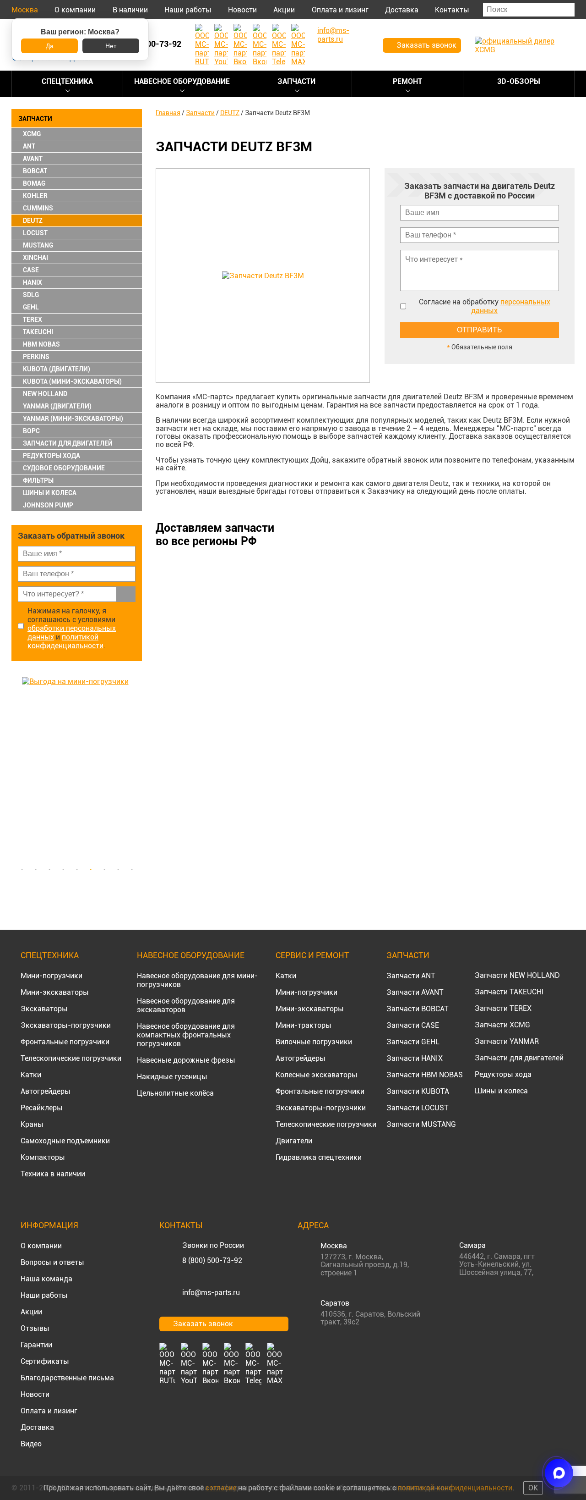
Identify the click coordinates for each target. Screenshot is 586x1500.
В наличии (130, 10)
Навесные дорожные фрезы (186, 1060)
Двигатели (294, 1140)
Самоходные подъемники (65, 1140)
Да (50, 46)
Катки (31, 1074)
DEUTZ (33, 220)
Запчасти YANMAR (507, 1041)
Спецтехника (67, 81)
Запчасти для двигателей (519, 1057)
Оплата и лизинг (340, 10)
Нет (110, 46)
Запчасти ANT (410, 975)
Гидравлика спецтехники (319, 1157)
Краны (32, 1124)
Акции (284, 10)
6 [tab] (90, 869)
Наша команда (46, 1278)
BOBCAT (35, 171)
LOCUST (35, 233)
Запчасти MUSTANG (421, 1124)
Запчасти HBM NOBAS (424, 1074)
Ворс (31, 431)
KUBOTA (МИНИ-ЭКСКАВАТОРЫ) (72, 381)
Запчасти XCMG (502, 1024)
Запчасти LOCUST (417, 1107)
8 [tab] (118, 869)
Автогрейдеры (46, 1091)
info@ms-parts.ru (211, 1292)
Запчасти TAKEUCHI (509, 991)
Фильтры (38, 480)
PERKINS (36, 356)
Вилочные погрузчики (314, 1041)
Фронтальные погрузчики (65, 1041)
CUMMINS (38, 208)
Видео (31, 1443)
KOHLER (35, 195)
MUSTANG (38, 245)
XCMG (32, 134)
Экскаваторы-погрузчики (66, 1025)
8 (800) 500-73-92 (212, 1260)
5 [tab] (76, 869)
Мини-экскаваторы (55, 992)
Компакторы (43, 1157)
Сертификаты (45, 1361)
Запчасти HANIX (414, 1058)
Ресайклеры (42, 1107)
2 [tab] (35, 869)
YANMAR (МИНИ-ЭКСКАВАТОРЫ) (73, 418)
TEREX (32, 319)
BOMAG (34, 183)
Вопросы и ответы (52, 1262)
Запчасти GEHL (413, 1041)
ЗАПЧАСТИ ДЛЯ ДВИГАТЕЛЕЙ (68, 443)
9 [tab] (131, 869)
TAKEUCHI (38, 332)
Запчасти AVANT (415, 992)
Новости (242, 10)
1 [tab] (22, 869)
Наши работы (188, 10)
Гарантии (36, 1344)
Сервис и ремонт (312, 955)
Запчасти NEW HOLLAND (517, 975)
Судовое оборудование (64, 468)
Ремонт (407, 81)
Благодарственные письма (67, 1377)
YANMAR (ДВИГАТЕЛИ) (57, 406)
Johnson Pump (48, 505)
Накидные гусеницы (172, 1076)
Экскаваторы (44, 1008)
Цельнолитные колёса (175, 1093)
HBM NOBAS (41, 344)
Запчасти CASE (412, 1025)
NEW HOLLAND (45, 393)
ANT (29, 146)
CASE (31, 270)
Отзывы (35, 1328)
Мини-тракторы (303, 1025)
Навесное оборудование (182, 81)
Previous (16, 768)
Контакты (452, 10)
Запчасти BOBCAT (417, 1008)
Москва (24, 10)
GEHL (31, 307)
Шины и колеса (49, 492)
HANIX (32, 282)
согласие (221, 1487)
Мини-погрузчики (51, 975)
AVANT (33, 158)
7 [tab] (104, 869)
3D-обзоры (518, 81)
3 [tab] (49, 869)
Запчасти (296, 81)
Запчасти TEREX (503, 1008)
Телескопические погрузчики (71, 1058)
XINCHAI (35, 257)
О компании (75, 10)
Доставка (401, 10)
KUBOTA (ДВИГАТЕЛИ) (56, 369)
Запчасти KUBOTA (417, 1091)
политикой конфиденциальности (65, 641)
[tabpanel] (76, 768)
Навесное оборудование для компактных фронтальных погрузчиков (186, 1035)
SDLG (31, 294)
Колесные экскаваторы (317, 1074)
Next (137, 768)
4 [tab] (63, 869)
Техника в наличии (53, 1173)
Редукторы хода (51, 455)
